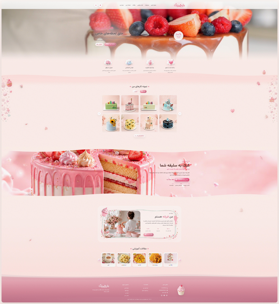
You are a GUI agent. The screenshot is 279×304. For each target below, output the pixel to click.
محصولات (147, 5)
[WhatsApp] (162, 295)
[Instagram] (167, 295)
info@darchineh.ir (162, 290)
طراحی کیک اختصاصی (183, 179)
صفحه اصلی (153, 5)
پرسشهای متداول (145, 290)
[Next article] (99, 260)
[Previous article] (180, 260)
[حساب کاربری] (96, 5)
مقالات (134, 5)
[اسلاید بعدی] (99, 113)
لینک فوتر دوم (145, 288)
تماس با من (126, 295)
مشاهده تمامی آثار (140, 135)
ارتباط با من (128, 5)
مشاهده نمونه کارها (111, 44)
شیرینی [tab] (135, 91)
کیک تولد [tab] (143, 91)
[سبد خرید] (100, 5)
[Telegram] (164, 295)
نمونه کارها (127, 290)
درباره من (122, 5)
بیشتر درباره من (149, 234)
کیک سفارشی (140, 5)
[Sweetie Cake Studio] (179, 5)
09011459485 (163, 288)
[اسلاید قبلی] (179, 113)
